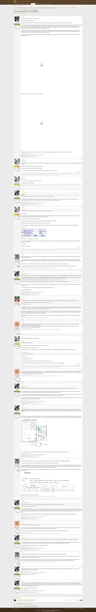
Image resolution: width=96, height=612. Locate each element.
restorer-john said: (24, 273)
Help (80, 608)
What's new (38, 3)
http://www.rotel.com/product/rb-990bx (28, 20)
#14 (81, 459)
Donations (44, 3)
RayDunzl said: (24, 192)
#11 (81, 369)
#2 (81, 159)
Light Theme (16, 608)
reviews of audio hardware (31, 7)
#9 (81, 322)
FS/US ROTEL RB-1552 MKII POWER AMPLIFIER (26, 600)
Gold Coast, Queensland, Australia (18, 266)
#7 (81, 271)
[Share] (80, 17)
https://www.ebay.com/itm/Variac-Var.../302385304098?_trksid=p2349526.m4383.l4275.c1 (37, 360)
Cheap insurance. (40, 166)
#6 (81, 254)
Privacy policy (77, 608)
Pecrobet (79, 600)
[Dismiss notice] (81, 7)
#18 (81, 552)
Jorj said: (23, 209)
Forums (33, 3)
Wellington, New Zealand (18, 334)
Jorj (17, 22)
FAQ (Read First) (17, 3)
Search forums (19, 5)
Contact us (66, 608)
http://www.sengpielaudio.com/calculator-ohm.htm (30, 347)
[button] (41, 4)
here (59, 7)
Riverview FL (18, 188)
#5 (81, 207)
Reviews (22, 3)
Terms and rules (71, 608)
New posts (15, 5)
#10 (81, 336)
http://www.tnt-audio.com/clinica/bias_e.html (29, 587)
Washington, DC (18, 28)
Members (49, 3)
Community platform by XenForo (43, 610)
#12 (81, 384)
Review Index (28, 3)
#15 (81, 500)
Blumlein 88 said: (24, 352)
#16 (81, 521)
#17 (81, 535)
